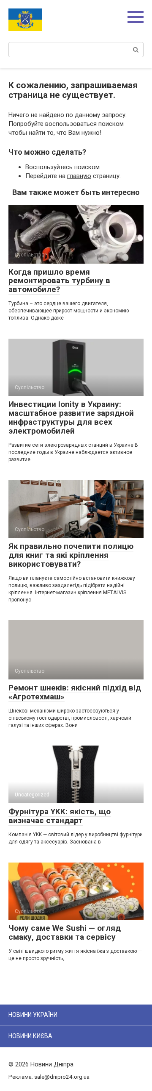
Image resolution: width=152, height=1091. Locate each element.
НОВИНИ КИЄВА (30, 1036)
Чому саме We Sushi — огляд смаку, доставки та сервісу (64, 932)
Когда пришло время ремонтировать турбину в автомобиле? (59, 281)
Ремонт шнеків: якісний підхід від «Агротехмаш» (74, 692)
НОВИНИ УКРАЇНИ (32, 1014)
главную (79, 176)
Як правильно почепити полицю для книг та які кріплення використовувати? (70, 555)
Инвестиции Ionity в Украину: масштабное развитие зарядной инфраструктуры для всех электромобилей (71, 417)
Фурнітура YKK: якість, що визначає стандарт (59, 816)
